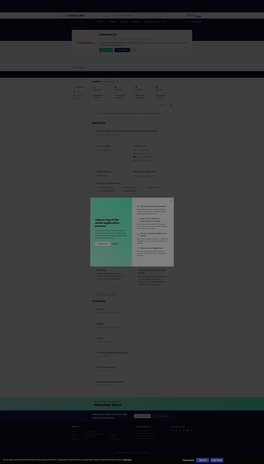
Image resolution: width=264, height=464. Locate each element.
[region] (132, 460)
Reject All (202, 460)
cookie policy (127, 459)
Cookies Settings (188, 460)
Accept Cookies (217, 460)
